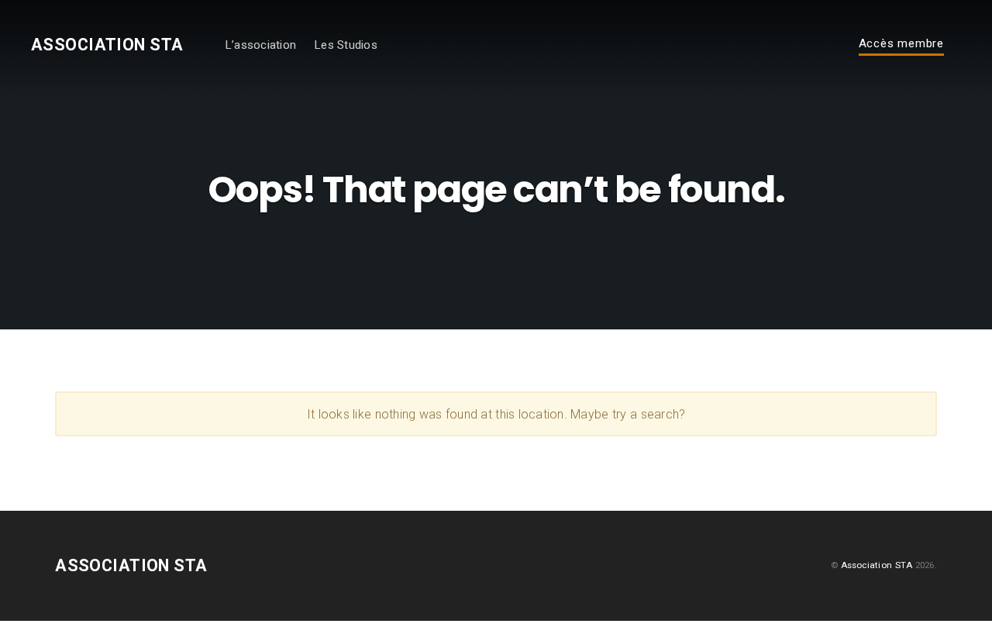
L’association (260, 45)
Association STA (107, 44)
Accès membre (901, 44)
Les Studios (345, 45)
